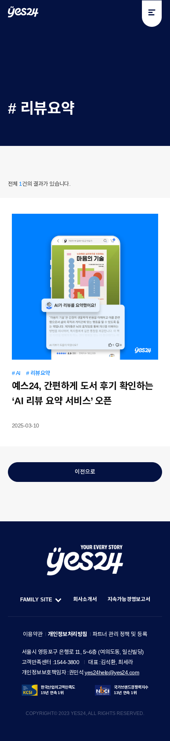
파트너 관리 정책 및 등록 (120, 634)
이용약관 (33, 634)
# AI (16, 373)
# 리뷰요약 (38, 373)
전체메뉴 (152, 14)
